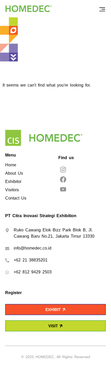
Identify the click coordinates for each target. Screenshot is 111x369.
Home (10, 165)
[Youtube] (63, 189)
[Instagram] (63, 169)
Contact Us (15, 198)
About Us (14, 173)
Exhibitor (13, 181)
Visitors (12, 190)
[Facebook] (63, 179)
